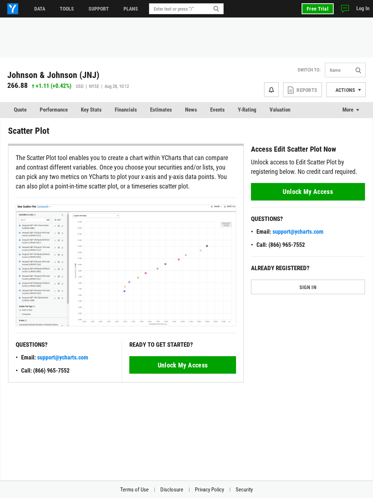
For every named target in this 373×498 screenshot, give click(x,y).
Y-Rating (247, 109)
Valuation (280, 109)
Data (39, 9)
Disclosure (171, 489)
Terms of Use (134, 489)
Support (99, 9)
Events (217, 109)
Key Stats (91, 109)
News (191, 109)
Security (244, 489)
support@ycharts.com (62, 357)
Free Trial (318, 9)
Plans (130, 9)
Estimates (161, 109)
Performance (54, 109)
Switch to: (309, 70)
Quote (20, 109)
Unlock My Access (183, 365)
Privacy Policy (209, 489)
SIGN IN (308, 287)
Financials (126, 109)
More (347, 109)
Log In (362, 8)
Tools (67, 9)
